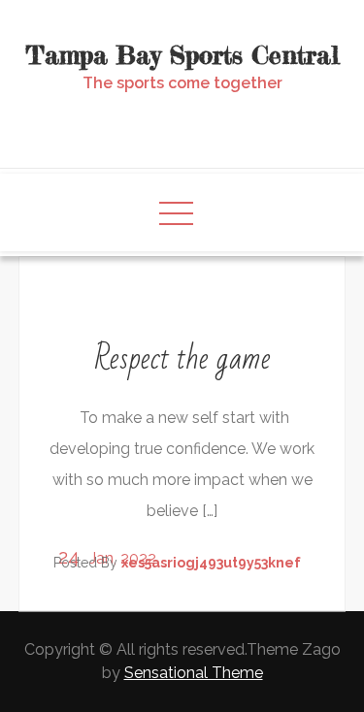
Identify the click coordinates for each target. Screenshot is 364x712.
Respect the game (182, 358)
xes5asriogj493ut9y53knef (211, 562)
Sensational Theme (193, 672)
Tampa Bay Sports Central (182, 55)
